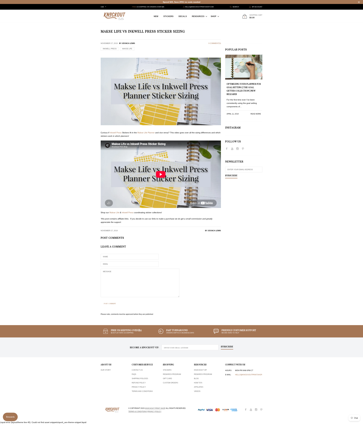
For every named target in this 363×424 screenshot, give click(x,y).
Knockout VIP (200, 370)
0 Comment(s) (214, 43)
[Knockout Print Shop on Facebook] (226, 148)
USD (102, 7)
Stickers (168, 16)
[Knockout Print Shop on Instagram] (237, 148)
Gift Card (167, 379)
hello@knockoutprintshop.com (250, 375)
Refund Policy (139, 383)
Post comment (110, 303)
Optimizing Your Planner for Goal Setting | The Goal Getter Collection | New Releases (244, 89)
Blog (196, 379)
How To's (198, 383)
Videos (197, 391)
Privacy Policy (139, 387)
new (156, 16)
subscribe (227, 347)
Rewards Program (172, 374)
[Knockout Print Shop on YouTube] (232, 148)
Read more (256, 114)
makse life (127, 49)
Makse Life (114, 212)
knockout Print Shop (155, 408)
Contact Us (137, 370)
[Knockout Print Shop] (114, 16)
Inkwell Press (116, 132)
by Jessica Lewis (213, 231)
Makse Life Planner (146, 132)
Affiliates (198, 387)
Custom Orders (170, 383)
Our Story (106, 370)
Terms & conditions (137, 412)
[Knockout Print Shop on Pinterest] (243, 148)
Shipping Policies (140, 379)
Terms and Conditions (142, 391)
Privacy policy (154, 412)
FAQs (134, 374)
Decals (183, 16)
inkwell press (110, 49)
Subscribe (231, 176)
